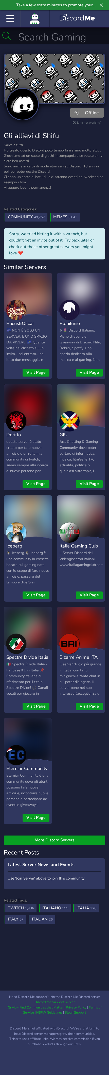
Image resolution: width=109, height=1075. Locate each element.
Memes (65, 217)
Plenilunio (70, 323)
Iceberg (14, 546)
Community (26, 217)
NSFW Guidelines (49, 1012)
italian (42, 919)
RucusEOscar (20, 323)
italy (16, 919)
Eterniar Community (26, 768)
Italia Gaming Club (79, 546)
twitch (21, 908)
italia (86, 908)
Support (80, 1012)
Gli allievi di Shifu (31, 136)
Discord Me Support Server (54, 1002)
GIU (63, 434)
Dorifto (13, 434)
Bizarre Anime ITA (79, 657)
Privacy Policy (76, 1007)
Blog (68, 1012)
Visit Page (36, 372)
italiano (55, 908)
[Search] (6, 35)
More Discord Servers (55, 840)
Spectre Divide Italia (27, 657)
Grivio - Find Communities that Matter (36, 1007)
